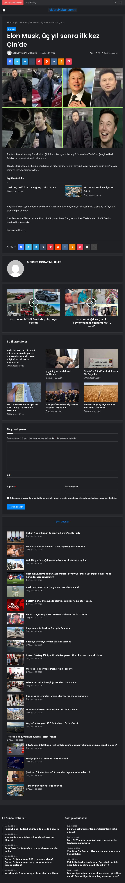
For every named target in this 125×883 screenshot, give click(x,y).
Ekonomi (24, 22)
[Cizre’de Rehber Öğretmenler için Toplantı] (15, 673)
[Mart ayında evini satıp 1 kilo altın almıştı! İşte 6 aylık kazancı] (24, 392)
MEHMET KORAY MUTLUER (24, 53)
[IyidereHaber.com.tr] (62, 10)
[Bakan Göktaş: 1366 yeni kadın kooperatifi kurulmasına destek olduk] (15, 659)
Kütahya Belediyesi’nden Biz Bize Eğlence (48, 641)
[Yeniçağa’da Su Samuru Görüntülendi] (15, 763)
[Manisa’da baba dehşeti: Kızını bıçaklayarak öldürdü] (15, 551)
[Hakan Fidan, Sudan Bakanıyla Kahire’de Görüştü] (15, 537)
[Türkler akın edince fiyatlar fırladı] (73, 191)
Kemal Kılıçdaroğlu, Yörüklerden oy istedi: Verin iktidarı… (57, 614)
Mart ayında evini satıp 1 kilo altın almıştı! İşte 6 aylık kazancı (22, 407)
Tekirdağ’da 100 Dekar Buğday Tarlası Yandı (31, 187)
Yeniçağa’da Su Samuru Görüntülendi (47, 758)
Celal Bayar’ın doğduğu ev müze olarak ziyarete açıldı (50, 2)
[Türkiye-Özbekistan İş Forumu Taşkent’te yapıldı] (63, 392)
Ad (9, 475)
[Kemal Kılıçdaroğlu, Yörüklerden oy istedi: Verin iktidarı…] (15, 618)
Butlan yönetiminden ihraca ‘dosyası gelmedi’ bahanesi (57, 696)
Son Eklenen (62, 521)
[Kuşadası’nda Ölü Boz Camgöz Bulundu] (15, 632)
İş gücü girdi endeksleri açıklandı (58, 373)
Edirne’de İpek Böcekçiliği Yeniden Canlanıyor (51, 682)
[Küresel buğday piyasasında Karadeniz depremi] (101, 392)
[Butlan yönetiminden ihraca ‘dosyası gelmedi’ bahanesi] (15, 700)
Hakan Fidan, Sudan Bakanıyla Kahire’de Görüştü (53, 533)
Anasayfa (13, 22)
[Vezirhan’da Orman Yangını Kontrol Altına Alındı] (15, 591)
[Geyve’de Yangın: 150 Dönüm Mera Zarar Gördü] (15, 727)
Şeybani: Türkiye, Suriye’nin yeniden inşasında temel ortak (58, 772)
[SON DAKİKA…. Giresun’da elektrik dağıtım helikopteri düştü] (15, 605)
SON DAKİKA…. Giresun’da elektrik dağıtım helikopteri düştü (59, 600)
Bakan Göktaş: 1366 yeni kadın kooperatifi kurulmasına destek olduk (64, 655)
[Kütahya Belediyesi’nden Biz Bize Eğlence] (15, 646)
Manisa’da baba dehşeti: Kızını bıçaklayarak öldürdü (55, 546)
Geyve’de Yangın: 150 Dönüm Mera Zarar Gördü (52, 723)
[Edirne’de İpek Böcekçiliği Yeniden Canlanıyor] (15, 686)
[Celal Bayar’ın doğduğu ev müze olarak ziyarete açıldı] (15, 564)
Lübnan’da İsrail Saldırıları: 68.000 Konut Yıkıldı (52, 709)
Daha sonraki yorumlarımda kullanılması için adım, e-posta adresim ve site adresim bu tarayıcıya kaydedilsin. (63, 498)
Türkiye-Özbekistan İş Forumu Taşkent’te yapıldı (62, 406)
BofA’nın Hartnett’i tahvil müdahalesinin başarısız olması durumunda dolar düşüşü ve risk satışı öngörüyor (21, 356)
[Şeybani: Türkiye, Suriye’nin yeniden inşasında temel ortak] (15, 776)
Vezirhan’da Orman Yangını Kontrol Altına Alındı (52, 587)
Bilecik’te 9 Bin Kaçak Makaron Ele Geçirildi (101, 373)
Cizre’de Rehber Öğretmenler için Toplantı (49, 668)
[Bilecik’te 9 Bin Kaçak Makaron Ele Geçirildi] (101, 358)
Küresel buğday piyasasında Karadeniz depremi (100, 406)
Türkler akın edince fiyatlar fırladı (44, 785)
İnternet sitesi (71, 486)
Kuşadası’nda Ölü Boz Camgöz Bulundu (48, 628)
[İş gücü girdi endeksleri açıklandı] (63, 358)
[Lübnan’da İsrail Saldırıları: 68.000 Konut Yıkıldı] (15, 714)
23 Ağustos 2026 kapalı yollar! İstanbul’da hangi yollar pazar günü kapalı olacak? (71, 745)
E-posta (11, 486)
